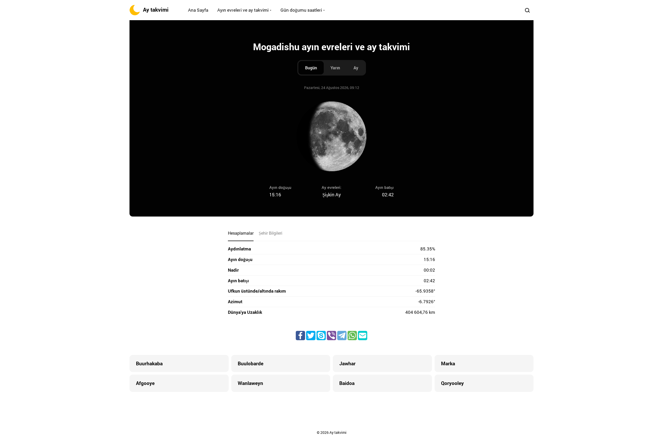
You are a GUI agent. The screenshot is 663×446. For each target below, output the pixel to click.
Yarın (335, 67)
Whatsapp (352, 335)
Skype (321, 335)
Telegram (342, 335)
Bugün (311, 67)
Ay (356, 67)
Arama (527, 10)
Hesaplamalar (241, 233)
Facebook (300, 335)
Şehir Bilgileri (270, 233)
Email (362, 335)
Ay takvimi (156, 9)
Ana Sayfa (198, 10)
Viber (331, 335)
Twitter (310, 335)
